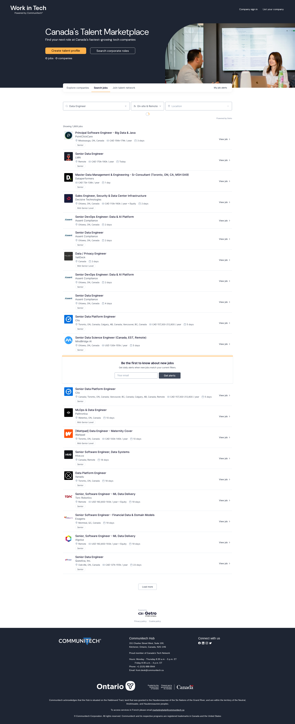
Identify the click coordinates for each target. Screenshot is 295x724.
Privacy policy (140, 621)
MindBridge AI (83, 341)
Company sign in (248, 9)
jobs (101, 87)
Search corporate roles (112, 51)
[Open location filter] (228, 106)
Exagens (80, 518)
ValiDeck (80, 257)
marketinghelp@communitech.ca (168, 710)
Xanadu (79, 476)
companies (78, 87)
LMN (78, 157)
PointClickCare (84, 136)
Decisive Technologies (88, 199)
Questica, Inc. (83, 560)
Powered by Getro (224, 118)
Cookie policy (155, 621)
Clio (77, 320)
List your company (273, 9)
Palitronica (81, 413)
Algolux (79, 539)
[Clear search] (125, 106)
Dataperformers (84, 178)
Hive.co (79, 455)
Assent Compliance (86, 220)
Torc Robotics (83, 497)
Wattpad (80, 434)
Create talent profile (65, 51)
